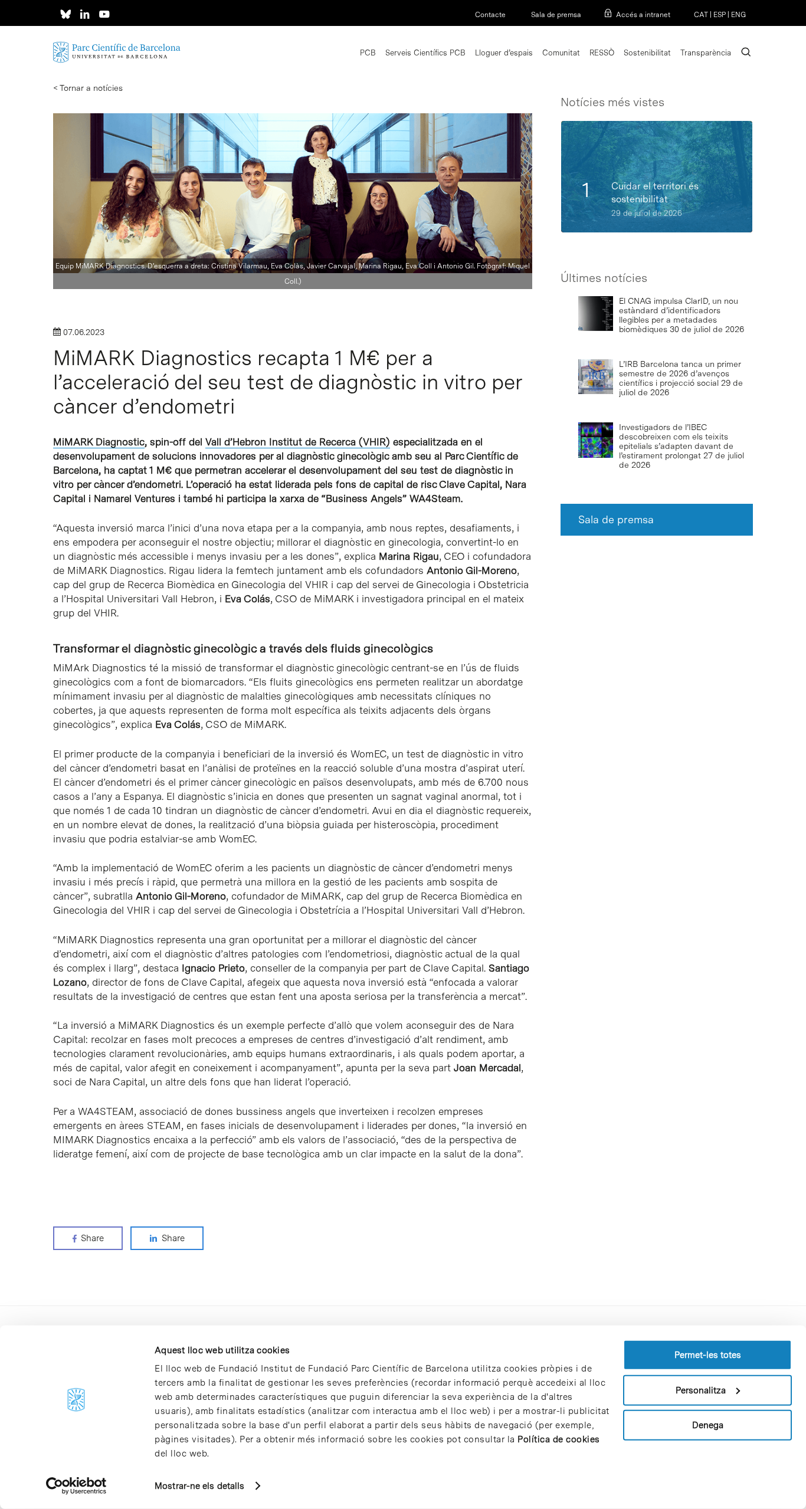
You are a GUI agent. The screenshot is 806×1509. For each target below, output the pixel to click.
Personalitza (701, 1390)
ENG (738, 15)
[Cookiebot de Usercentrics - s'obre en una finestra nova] (76, 1486)
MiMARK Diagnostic (99, 442)
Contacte (490, 15)
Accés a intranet (643, 15)
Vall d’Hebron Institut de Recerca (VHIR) (297, 442)
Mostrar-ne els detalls (199, 1486)
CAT (701, 15)
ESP (719, 15)
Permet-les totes (707, 1355)
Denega (707, 1425)
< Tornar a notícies (88, 88)
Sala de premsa (555, 15)
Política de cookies (558, 1439)
